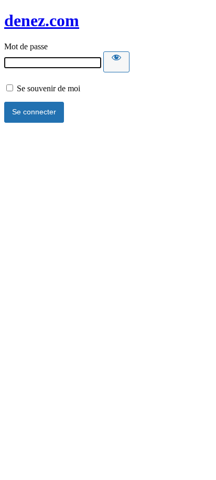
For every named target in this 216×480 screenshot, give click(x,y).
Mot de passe (26, 46)
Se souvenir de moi (47, 88)
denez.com (41, 20)
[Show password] (116, 61)
